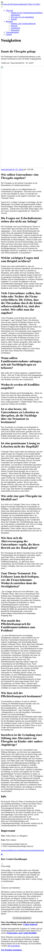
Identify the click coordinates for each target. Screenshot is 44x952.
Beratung (9, 21)
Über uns (9, 10)
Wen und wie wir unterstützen (22, 17)
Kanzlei (14, 19)
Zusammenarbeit (12, 32)
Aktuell (9, 34)
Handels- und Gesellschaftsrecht (23, 24)
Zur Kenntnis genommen (22, 918)
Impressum (5, 850)
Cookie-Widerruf (30, 924)
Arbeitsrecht (15, 28)
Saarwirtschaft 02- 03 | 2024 (12, 169)
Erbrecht (14, 26)
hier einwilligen (14, 946)
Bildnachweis (14, 850)
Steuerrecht (15, 30)
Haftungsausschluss (27, 850)
